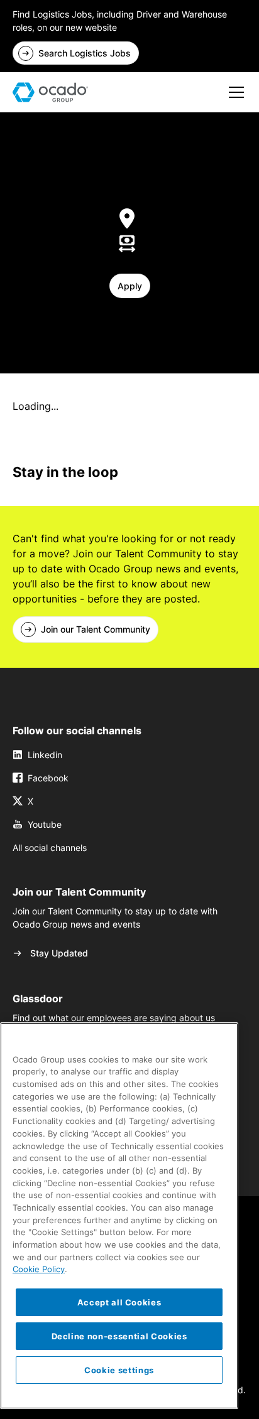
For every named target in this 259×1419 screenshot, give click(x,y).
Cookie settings (119, 1370)
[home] (50, 92)
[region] (119, 1215)
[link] (76, 53)
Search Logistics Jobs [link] (84, 53)
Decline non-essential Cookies (119, 1336)
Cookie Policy (39, 1269)
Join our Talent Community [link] (95, 629)
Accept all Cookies (119, 1302)
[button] (233, 92)
